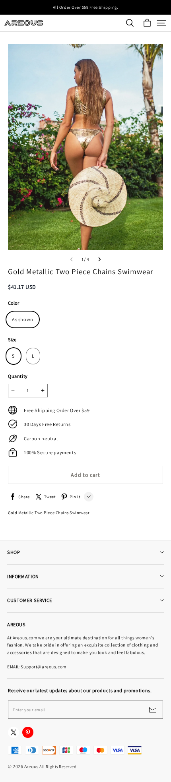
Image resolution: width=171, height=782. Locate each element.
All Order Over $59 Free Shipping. (85, 7)
